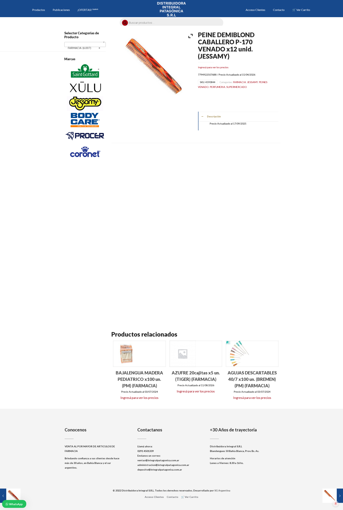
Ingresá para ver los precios (213, 67)
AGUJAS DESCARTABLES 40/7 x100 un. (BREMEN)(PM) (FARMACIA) (252, 379)
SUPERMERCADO (236, 86)
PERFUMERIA (217, 86)
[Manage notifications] (336, 503)
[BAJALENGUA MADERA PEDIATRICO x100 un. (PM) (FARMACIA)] (126, 353)
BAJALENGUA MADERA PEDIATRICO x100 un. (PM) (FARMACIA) (139, 379)
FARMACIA (239, 82)
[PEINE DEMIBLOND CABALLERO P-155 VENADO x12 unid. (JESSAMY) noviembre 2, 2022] (10, 496)
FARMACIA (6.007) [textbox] (84, 47)
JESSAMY (252, 82)
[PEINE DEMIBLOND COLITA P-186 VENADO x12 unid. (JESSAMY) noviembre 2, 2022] (332, 496)
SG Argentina (222, 490)
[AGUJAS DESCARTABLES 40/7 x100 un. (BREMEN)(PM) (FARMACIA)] (239, 353)
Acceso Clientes (154, 496)
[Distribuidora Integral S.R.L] (171, 9)
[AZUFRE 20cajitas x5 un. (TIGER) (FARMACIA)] (182, 353)
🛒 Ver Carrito (189, 496)
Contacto (172, 496)
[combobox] (85, 44)
